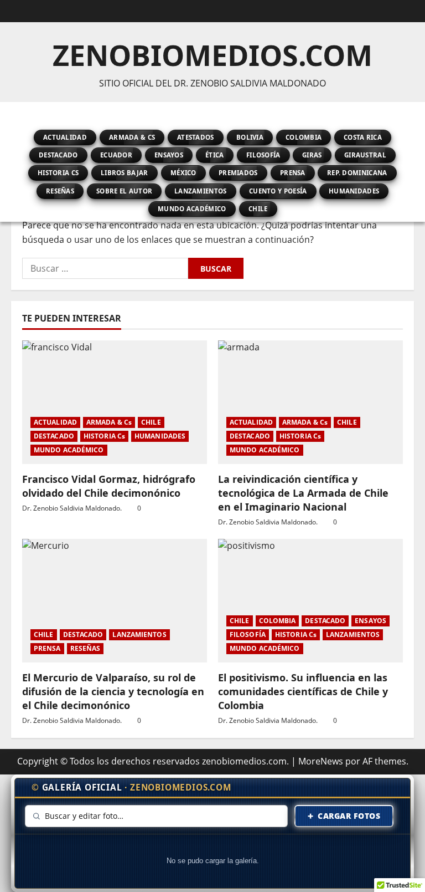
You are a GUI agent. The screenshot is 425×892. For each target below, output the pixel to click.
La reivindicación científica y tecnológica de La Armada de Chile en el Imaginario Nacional (303, 492)
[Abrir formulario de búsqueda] (410, 113)
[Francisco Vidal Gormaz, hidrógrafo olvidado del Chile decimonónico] (114, 402)
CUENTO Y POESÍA (278, 191)
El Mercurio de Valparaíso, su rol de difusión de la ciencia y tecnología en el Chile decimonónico (113, 691)
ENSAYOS (168, 155)
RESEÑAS (60, 191)
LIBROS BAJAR (124, 173)
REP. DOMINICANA (357, 173)
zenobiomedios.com (212, 54)
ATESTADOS (195, 137)
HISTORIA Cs (58, 173)
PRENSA (292, 173)
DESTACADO (58, 155)
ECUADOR (116, 155)
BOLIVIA (249, 137)
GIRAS (312, 155)
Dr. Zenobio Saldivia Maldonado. (72, 508)
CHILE (258, 209)
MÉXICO (183, 173)
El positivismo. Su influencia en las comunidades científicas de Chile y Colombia (303, 691)
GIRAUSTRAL (365, 155)
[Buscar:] (105, 268)
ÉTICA (214, 155)
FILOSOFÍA (263, 155)
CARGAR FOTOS (344, 816)
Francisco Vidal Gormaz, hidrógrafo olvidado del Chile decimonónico (108, 485)
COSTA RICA (363, 137)
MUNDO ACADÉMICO (192, 209)
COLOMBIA (304, 137)
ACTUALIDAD (65, 137)
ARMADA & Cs (132, 137)
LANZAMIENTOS (200, 191)
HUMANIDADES (354, 191)
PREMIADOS (238, 173)
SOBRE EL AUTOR (124, 191)
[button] (23, 113)
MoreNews (320, 761)
